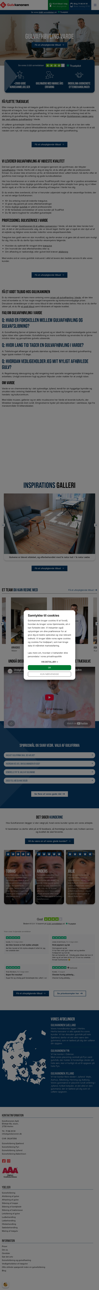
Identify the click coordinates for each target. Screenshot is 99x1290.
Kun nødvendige (49, 674)
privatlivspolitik (54, 656)
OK (49, 667)
